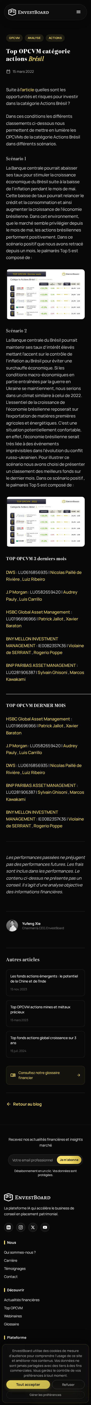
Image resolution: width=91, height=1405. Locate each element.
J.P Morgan (16, 592)
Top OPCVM (13, 1307)
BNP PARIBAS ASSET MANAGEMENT (41, 665)
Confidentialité (16, 1362)
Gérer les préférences (45, 1395)
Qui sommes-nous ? (20, 1252)
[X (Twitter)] (32, 1227)
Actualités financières (21, 1299)
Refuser (68, 1384)
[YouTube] (45, 1227)
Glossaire (11, 1324)
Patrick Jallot (50, 619)
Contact (11, 1276)
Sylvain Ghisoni (53, 672)
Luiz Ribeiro (33, 579)
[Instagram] (20, 1227)
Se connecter (17, 1346)
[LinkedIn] (8, 1227)
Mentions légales (17, 1354)
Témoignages (15, 1268)
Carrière (10, 1260)
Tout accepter (28, 1384)
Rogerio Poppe (48, 652)
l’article (26, 89)
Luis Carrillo (30, 599)
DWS (10, 572)
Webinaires (13, 1316)
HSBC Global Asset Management (38, 612)
